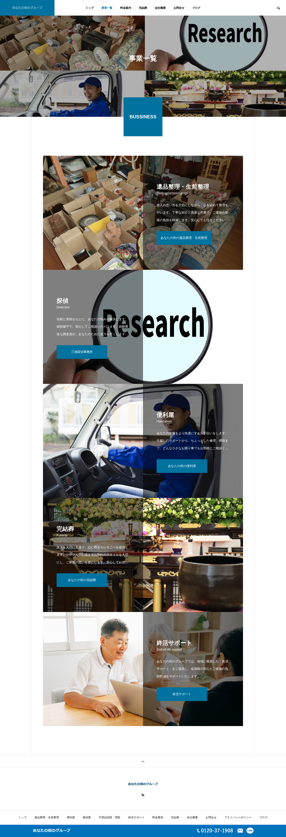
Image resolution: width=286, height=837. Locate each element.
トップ (90, 7)
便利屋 (71, 817)
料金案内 (125, 7)
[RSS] (143, 795)
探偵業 (87, 817)
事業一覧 (107, 7)
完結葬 (143, 7)
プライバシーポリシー (238, 817)
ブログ (196, 7)
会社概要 (160, 7)
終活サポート (136, 817)
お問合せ (179, 7)
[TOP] (143, 761)
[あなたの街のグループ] (27, 8)
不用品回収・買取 (109, 817)
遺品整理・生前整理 (46, 817)
